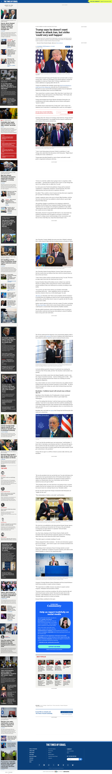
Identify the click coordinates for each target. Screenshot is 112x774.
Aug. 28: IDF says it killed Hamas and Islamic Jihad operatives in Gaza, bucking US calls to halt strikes (11, 43)
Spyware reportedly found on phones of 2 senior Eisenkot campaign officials (11, 745)
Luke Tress (3, 676)
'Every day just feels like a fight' (7, 668)
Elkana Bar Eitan (3, 522)
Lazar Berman (39, 46)
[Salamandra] (66, 771)
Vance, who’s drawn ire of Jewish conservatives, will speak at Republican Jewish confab (9, 595)
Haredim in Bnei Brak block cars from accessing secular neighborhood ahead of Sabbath (8, 401)
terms (69, 114)
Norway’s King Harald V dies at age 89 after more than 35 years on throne (49, 682)
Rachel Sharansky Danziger (5, 491)
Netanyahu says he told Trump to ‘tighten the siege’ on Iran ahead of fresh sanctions (8, 367)
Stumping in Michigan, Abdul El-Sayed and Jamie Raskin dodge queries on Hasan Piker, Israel (11, 616)
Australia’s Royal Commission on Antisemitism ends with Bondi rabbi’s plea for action (9, 547)
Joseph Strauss (4, 598)
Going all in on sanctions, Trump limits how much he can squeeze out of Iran (66, 683)
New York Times (42, 305)
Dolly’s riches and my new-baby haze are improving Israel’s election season (8, 494)
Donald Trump (49, 705)
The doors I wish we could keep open (8, 478)
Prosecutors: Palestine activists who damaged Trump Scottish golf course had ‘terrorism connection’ (8, 765)
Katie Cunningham (4, 507)
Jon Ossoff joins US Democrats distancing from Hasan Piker (11, 694)
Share (68, 46)
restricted (48, 336)
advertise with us (51, 754)
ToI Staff (53, 46)
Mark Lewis (3, 459)
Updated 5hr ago (7, 120)
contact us (50, 758)
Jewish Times (31, 750)
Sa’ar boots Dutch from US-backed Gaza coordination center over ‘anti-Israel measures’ (11, 286)
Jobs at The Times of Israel (52, 756)
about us (49, 752)
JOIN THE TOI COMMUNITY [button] (66, 712)
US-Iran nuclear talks (56, 705)
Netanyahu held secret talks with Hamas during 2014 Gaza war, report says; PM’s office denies (11, 61)
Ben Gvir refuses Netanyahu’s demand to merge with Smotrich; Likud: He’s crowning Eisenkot (41, 683)
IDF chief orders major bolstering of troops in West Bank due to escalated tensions (11, 100)
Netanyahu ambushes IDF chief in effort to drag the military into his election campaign (8, 540)
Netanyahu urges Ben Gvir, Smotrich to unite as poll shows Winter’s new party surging (49, 668)
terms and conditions (52, 748)
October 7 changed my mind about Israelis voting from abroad (8, 524)
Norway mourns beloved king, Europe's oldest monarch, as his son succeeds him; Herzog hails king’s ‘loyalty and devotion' (8, 462)
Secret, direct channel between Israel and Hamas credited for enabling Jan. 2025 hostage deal (7, 26)
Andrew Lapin (10, 620)
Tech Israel (31, 754)
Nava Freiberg (10, 281)
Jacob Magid (10, 611)
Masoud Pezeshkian (39, 706)
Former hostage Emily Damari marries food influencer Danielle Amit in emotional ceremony (8, 428)
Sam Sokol (7, 205)
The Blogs (31, 758)
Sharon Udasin (10, 703)
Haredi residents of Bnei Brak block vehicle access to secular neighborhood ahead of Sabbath (8, 144)
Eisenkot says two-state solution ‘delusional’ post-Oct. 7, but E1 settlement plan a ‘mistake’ (58, 683)
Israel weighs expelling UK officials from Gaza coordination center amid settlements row (11, 277)
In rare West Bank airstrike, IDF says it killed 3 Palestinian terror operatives (8, 86)
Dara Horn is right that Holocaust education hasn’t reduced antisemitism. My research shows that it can (8, 513)
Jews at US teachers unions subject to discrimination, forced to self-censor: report (8, 673)
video (30, 761)
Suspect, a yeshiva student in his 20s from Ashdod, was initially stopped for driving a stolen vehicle (8, 396)
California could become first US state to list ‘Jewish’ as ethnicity (11, 701)
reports (52, 410)
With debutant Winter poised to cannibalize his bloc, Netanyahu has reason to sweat (10, 201)
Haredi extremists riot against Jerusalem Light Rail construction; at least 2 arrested (9, 408)
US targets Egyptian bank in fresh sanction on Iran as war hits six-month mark (9, 340)
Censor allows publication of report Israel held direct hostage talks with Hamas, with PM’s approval (11, 52)
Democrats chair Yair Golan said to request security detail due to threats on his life (12, 738)
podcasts (31, 760)
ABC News (38, 295)
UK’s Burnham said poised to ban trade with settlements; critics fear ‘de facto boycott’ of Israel (11, 303)
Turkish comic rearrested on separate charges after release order (8, 150)
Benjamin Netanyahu (63, 705)
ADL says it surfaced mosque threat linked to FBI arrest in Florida (11, 687)
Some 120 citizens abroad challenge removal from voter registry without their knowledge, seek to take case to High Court (8, 231)
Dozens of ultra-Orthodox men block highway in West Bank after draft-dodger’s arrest (8, 388)
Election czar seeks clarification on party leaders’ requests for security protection (7, 724)
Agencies (48, 46)
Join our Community (95, 1)
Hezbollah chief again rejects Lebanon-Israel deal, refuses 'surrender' (7, 137)
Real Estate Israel (32, 756)
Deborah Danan (7, 637)
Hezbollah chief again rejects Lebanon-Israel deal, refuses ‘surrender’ (8, 123)
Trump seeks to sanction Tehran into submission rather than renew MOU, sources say (58, 668)
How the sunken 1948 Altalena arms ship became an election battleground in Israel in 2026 (8, 643)
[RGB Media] (57, 771)
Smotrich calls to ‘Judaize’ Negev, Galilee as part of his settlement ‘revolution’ (11, 209)
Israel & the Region (43, 705)
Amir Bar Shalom (3, 537)
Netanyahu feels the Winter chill (66, 667)
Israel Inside (31, 752)
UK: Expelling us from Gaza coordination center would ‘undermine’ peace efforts (9, 262)
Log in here (70, 714)
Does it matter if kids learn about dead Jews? (8, 510)
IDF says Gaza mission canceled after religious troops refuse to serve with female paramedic (41, 669)
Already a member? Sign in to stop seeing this (54, 649)
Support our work (54, 646)
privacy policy (50, 750)
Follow (44, 46)
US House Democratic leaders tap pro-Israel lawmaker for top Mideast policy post (11, 608)
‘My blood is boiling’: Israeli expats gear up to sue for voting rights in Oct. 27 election (8, 223)
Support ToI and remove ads (106, 1)
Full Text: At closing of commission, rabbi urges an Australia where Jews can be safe (8, 574)
